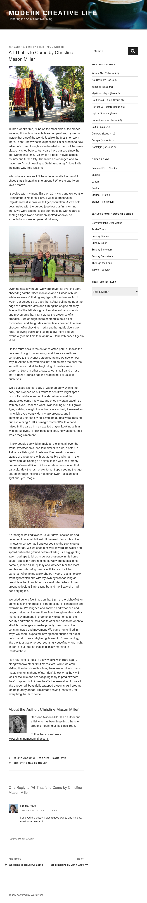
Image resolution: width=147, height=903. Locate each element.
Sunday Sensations (102, 256)
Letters (95, 181)
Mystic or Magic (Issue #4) (107, 93)
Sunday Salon (99, 243)
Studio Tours (99, 229)
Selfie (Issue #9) (25, 758)
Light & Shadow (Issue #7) (107, 113)
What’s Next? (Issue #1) (105, 73)
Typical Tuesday (101, 269)
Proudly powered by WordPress (25, 895)
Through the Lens (102, 263)
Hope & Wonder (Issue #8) (107, 120)
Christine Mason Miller (31, 763)
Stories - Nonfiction (54, 758)
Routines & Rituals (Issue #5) (108, 100)
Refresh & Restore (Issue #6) (108, 106)
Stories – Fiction (101, 195)
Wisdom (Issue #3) (102, 86)
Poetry (95, 188)
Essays (96, 174)
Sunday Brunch (100, 236)
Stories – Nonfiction (103, 201)
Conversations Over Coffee (107, 222)
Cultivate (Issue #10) (103, 133)
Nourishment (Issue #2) (105, 80)
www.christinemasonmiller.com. (29, 738)
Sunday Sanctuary (102, 249)
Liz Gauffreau (29, 806)
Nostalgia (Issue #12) (104, 147)
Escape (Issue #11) (103, 140)
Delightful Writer (50, 47)
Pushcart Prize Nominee (105, 168)
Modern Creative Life (53, 12)
